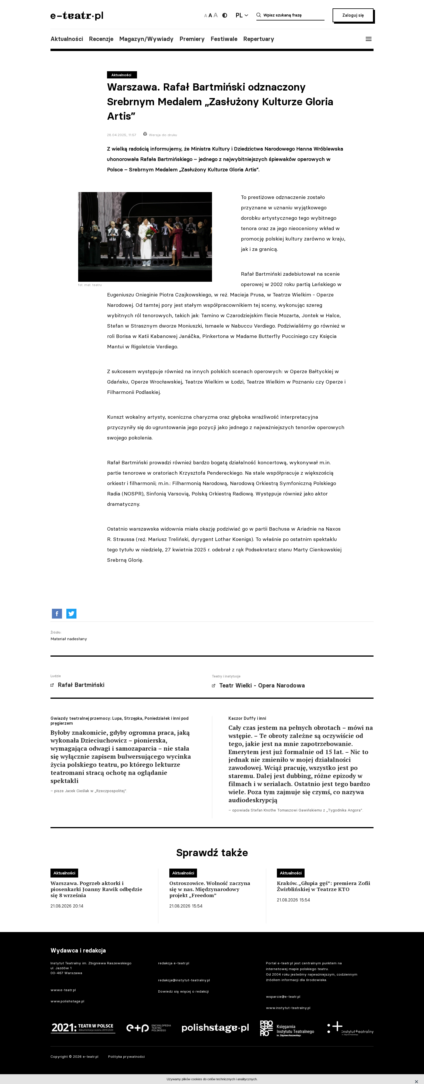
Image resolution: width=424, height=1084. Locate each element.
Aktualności (66, 38)
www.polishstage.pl (67, 1001)
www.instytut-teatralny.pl (288, 1008)
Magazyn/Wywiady (146, 38)
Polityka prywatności (126, 1056)
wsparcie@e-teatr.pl (283, 996)
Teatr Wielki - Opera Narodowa (262, 685)
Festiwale (224, 38)
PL (239, 15)
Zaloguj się (353, 15)
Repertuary (258, 38)
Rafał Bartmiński (81, 684)
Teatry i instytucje (226, 676)
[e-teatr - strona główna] (76, 18)
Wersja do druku (163, 135)
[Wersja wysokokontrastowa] (225, 15)
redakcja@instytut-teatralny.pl (184, 980)
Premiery (192, 38)
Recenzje (101, 38)
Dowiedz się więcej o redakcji (183, 991)
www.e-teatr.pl (63, 990)
